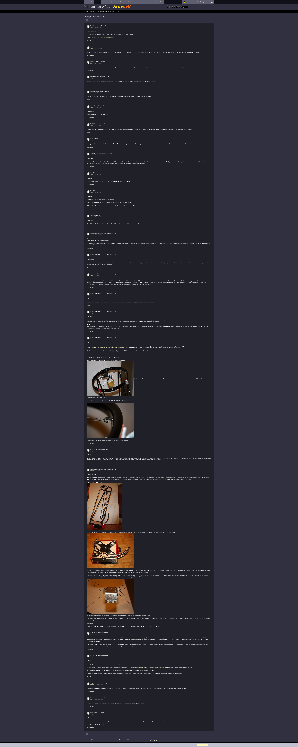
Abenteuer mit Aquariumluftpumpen (99, 76)
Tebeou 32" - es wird (95, 47)
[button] (187, 2)
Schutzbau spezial (95, 215)
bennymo (92, 27)
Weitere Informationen (203, 745)
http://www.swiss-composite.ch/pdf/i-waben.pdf (151, 667)
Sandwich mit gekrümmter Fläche (99, 449)
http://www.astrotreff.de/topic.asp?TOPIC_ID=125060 (166, 354)
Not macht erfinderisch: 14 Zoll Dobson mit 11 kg (103, 233)
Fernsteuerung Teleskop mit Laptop (99, 91)
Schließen (211, 745)
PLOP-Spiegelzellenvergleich (97, 61)
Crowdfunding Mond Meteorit (98, 26)
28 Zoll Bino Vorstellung (96, 173)
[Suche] (211, 2)
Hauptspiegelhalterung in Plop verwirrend (101, 698)
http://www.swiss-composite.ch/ (131, 638)
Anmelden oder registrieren (201, 2)
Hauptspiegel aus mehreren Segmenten (100, 683)
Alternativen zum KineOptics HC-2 (99, 712)
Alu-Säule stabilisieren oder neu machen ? (101, 106)
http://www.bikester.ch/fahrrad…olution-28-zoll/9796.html (109, 347)
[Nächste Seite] (97, 20)
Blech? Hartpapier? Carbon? (97, 124)
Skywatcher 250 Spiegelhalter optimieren (101, 153)
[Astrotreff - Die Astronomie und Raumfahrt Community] (149, 6)
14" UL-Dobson (94, 138)
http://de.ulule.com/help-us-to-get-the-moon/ (103, 37)
